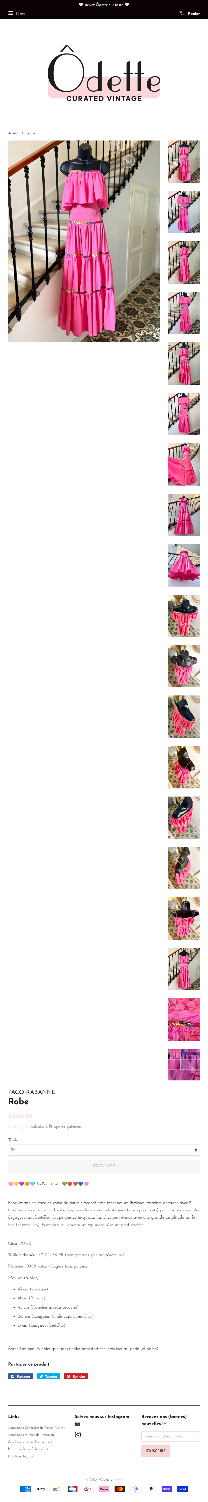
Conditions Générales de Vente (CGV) (36, 1428)
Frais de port (19, 1127)
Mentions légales (20, 1456)
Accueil (13, 133)
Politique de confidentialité (28, 1449)
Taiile (13, 1140)
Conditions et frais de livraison (31, 1435)
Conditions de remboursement (30, 1442)
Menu (20, 14)
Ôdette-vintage (110, 1480)
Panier (193, 14)
